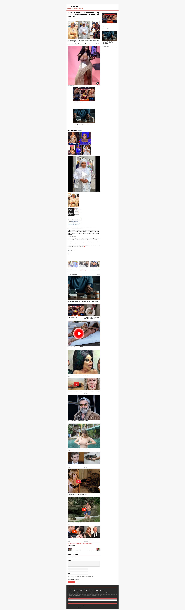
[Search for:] (92, 600)
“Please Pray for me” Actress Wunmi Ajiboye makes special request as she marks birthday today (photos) (83, 593)
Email (69, 570)
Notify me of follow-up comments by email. (75, 577)
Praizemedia (79, 607)
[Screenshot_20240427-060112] (84, 84)
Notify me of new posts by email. (74, 579)
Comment (69, 560)
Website (69, 573)
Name (69, 567)
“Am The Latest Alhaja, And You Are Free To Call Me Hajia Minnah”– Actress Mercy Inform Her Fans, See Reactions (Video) (95, 268)
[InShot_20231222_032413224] (79, 154)
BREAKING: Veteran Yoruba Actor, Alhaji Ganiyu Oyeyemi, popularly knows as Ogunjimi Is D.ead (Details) (83, 589)
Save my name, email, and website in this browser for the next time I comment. (81, 576)
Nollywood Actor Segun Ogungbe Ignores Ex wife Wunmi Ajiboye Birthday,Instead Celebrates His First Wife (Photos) (84, 595)
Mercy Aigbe (72, 545)
